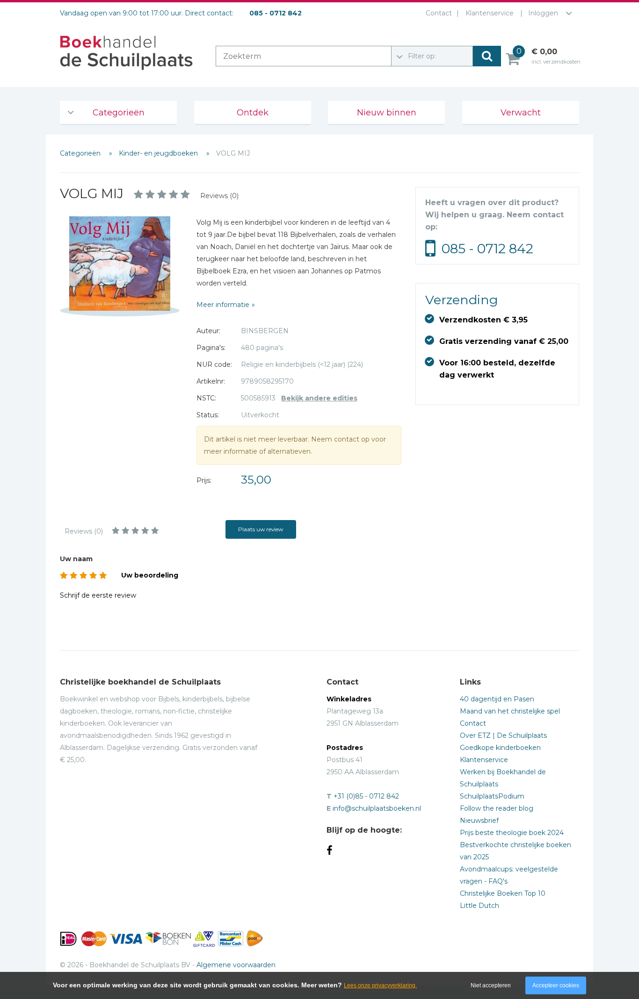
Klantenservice (489, 13)
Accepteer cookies (555, 985)
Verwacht (521, 112)
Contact (439, 13)
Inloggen (543, 13)
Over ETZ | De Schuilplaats (503, 735)
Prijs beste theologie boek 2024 (512, 832)
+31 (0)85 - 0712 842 (366, 796)
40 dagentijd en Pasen (497, 699)
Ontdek (253, 112)
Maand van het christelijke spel (510, 711)
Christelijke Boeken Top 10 (502, 893)
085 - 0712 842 (487, 249)
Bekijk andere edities (319, 398)
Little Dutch (479, 905)
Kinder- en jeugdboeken (159, 153)
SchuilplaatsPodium (492, 796)
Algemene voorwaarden (236, 965)
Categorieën (119, 112)
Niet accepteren (491, 985)
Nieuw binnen (386, 112)
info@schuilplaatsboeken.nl (377, 808)
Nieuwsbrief (479, 820)
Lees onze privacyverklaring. (380, 985)
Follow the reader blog (496, 808)
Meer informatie (222, 304)
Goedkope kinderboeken (500, 747)
